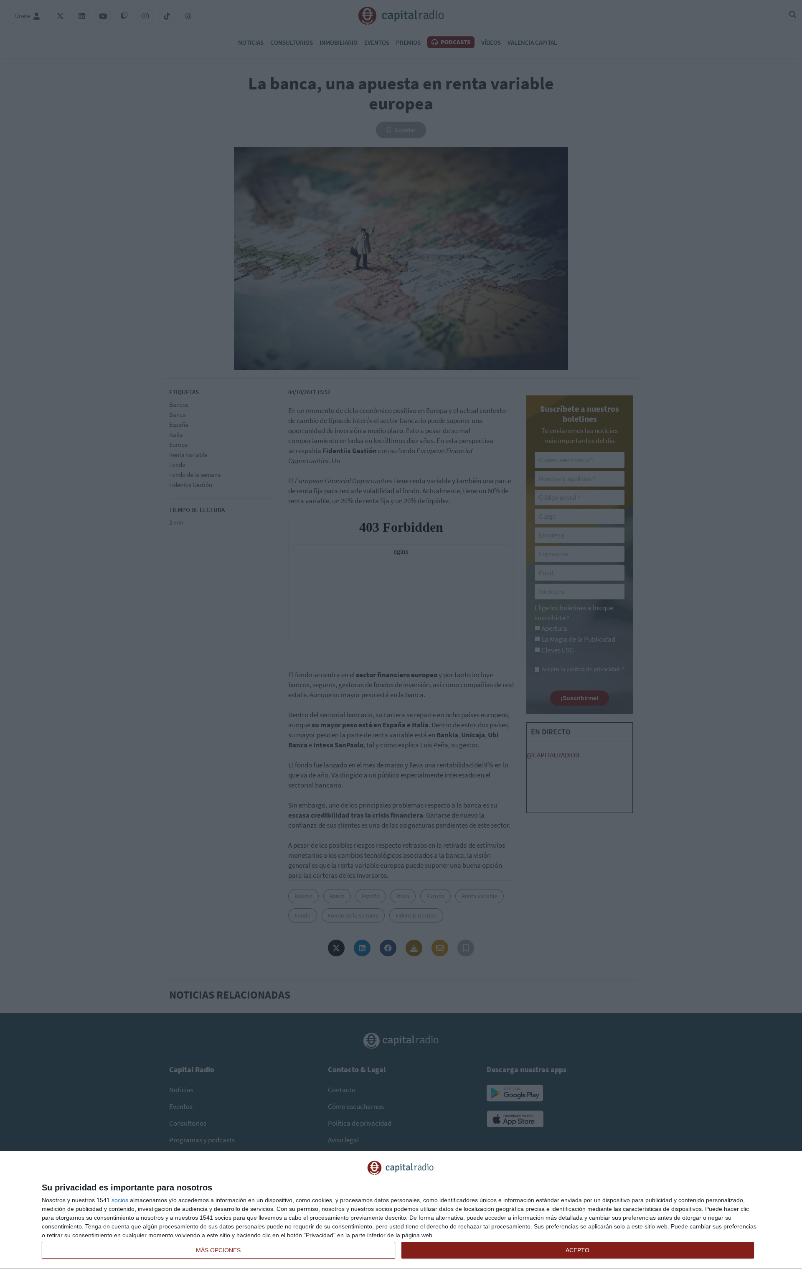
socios (120, 1200)
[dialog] (401, 1210)
